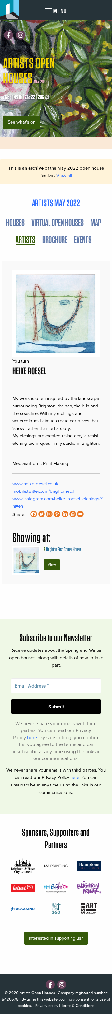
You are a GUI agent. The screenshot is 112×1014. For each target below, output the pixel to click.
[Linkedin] (65, 514)
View (52, 564)
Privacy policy (46, 1005)
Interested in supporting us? (56, 938)
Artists (25, 239)
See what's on (21, 122)
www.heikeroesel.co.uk (35, 483)
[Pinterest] (57, 514)
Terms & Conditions (77, 1005)
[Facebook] (8, 35)
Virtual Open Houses (57, 222)
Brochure (54, 239)
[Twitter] (41, 514)
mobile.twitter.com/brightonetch (43, 491)
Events (82, 239)
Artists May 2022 (56, 203)
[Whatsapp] (72, 514)
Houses (15, 222)
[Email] (80, 514)
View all (64, 175)
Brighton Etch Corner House (62, 549)
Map (96, 222)
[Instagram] (20, 35)
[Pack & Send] (23, 908)
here (32, 737)
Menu (59, 11)
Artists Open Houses (37, 992)
